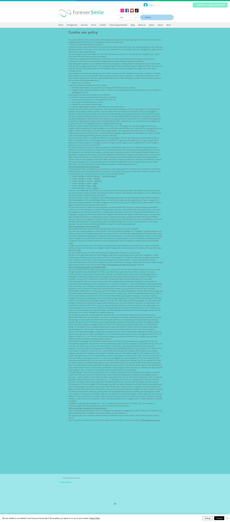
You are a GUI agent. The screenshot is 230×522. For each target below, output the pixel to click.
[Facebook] (127, 10)
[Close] (227, 518)
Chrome (98, 181)
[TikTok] (136, 10)
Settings (208, 518)
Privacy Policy (94, 518)
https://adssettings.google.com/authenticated (87, 267)
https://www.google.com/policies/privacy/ (119, 264)
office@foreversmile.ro (150, 420)
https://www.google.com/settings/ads (83, 166)
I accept (219, 518)
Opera (95, 188)
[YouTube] (132, 10)
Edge (94, 185)
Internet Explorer (109, 176)
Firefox (97, 178)
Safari (95, 183)
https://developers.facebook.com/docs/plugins (87, 408)
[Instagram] (122, 10)
